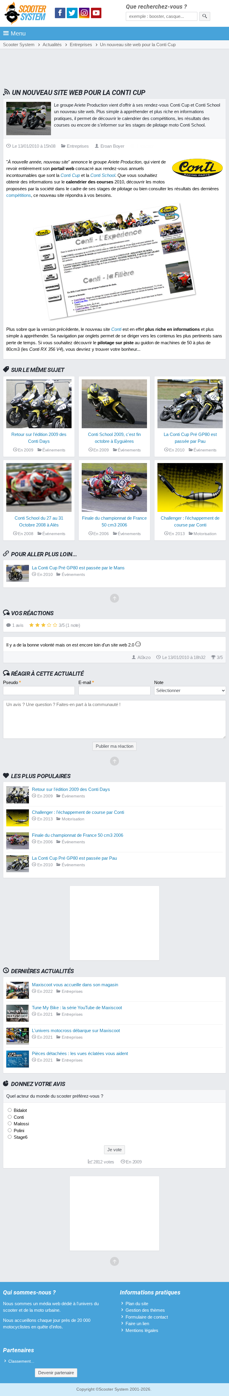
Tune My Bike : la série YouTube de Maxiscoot (77, 1007)
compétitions (18, 195)
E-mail (86, 682)
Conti (18, 1117)
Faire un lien (137, 1323)
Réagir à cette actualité (47, 673)
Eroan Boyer (112, 146)
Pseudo (12, 682)
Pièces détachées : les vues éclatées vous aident (80, 1053)
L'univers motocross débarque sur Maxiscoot (76, 1030)
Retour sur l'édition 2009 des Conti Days (71, 789)
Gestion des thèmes (145, 1310)
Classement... (21, 1361)
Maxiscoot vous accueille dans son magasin (75, 984)
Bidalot (20, 1110)
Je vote (114, 1149)
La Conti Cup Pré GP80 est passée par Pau (74, 858)
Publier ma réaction (114, 746)
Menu (18, 33)
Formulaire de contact (147, 1316)
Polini (18, 1130)
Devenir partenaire (56, 1372)
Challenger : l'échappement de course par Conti (78, 812)
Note (158, 682)
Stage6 (20, 1137)
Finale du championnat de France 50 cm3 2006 (77, 835)
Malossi (21, 1123)
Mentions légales (142, 1330)
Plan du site (137, 1303)
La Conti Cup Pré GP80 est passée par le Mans (78, 567)
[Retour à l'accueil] (27, 14)
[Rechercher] (204, 16)
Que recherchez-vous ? (156, 7)
